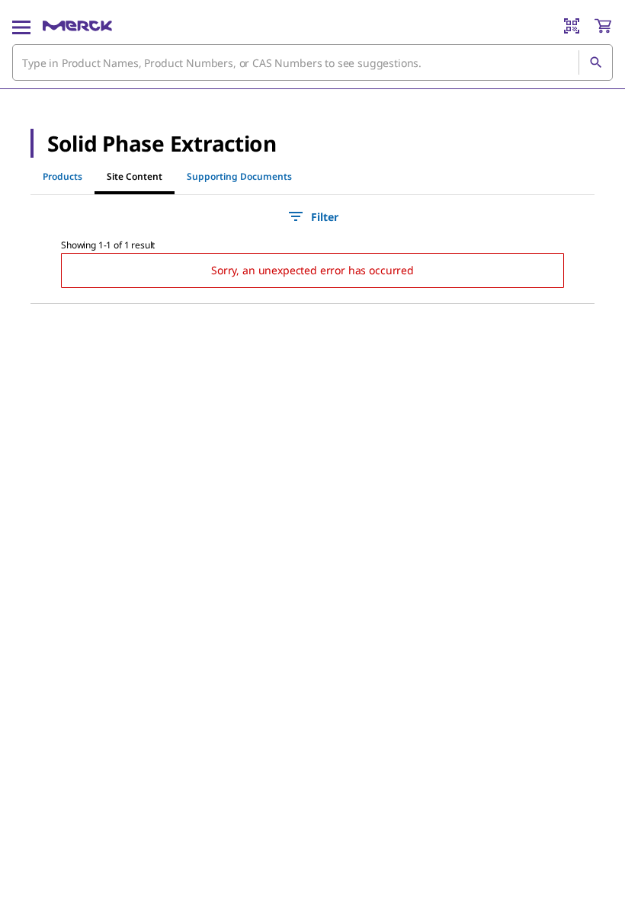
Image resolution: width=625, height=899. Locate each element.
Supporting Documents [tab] (239, 176)
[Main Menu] (21, 26)
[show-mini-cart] (603, 26)
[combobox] (312, 62)
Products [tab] (62, 176)
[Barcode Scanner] (571, 26)
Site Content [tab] (134, 176)
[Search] (595, 62)
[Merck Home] (77, 26)
